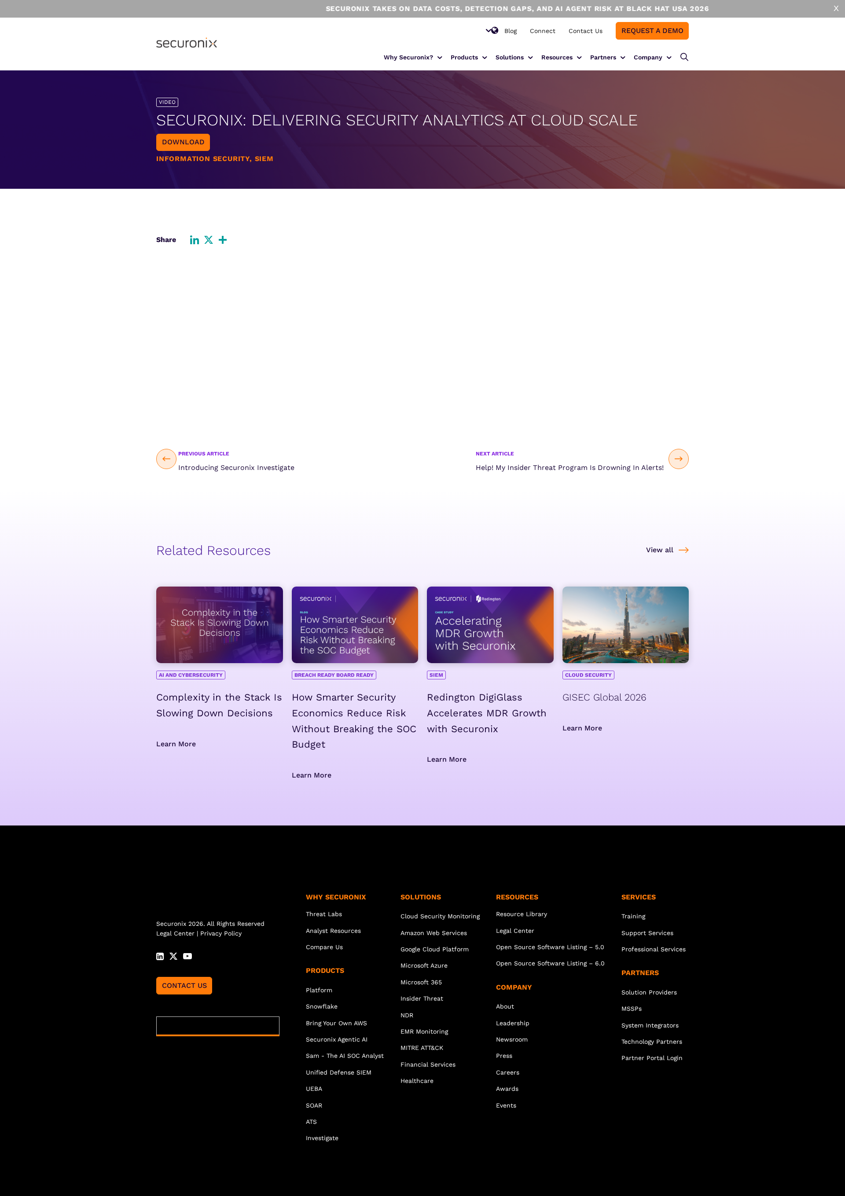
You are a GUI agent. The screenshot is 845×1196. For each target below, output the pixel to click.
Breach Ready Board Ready (334, 675)
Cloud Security (588, 675)
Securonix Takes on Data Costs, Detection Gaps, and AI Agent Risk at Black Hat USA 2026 (458, 8)
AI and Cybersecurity (191, 675)
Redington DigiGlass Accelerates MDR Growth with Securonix (487, 713)
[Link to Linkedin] (160, 955)
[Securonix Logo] (186, 42)
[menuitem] (510, 31)
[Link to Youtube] (187, 955)
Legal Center (175, 933)
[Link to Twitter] (173, 955)
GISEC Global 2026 (604, 697)
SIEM (436, 675)
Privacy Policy (221, 933)
